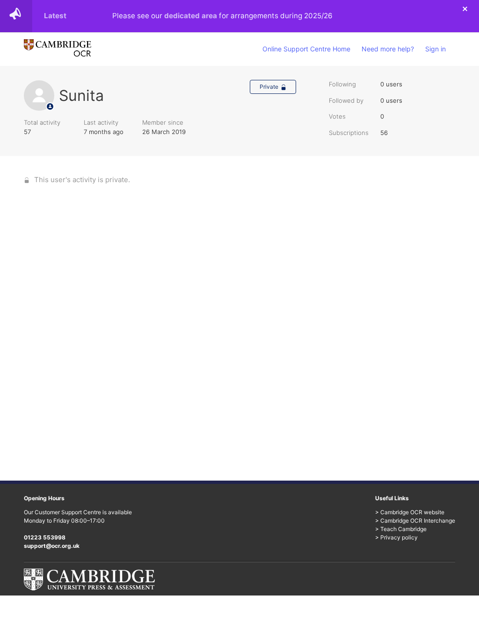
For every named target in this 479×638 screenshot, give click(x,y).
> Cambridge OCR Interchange (415, 520)
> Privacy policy (396, 537)
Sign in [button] (435, 49)
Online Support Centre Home (306, 49)
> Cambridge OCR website (409, 512)
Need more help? (388, 49)
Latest (55, 15)
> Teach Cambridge (401, 528)
